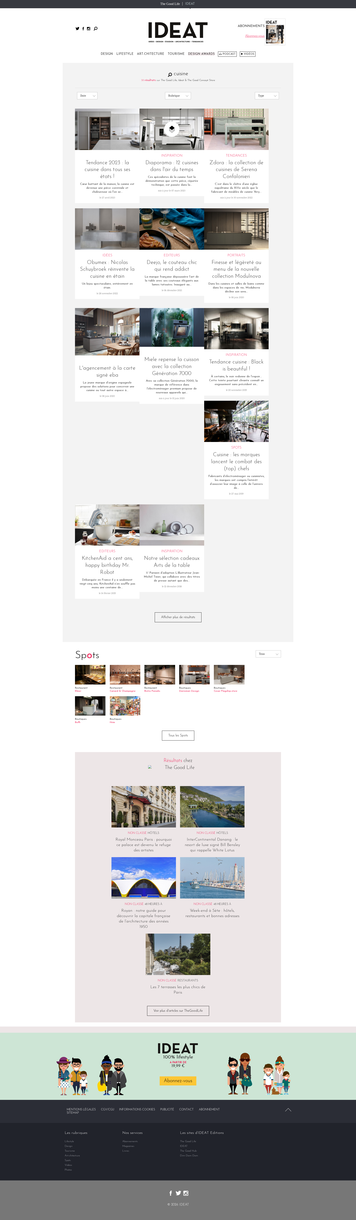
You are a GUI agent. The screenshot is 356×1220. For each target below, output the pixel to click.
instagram (88, 28)
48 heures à (153, 904)
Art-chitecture (150, 54)
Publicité (167, 1109)
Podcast (228, 54)
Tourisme (176, 54)
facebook (83, 28)
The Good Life (170, 4)
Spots (68, 1160)
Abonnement (209, 1109)
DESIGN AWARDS (201, 54)
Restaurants (188, 980)
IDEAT (190, 4)
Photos (68, 1169)
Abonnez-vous (178, 1080)
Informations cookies (137, 1109)
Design (107, 54)
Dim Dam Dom (189, 1155)
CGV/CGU (107, 1109)
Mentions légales (81, 1109)
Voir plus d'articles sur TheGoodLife (178, 1011)
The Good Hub (188, 1151)
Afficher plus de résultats (178, 617)
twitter (77, 28)
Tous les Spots (178, 735)
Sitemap (73, 1113)
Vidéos (249, 54)
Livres (125, 1151)
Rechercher (95, 28)
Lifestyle (125, 54)
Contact (186, 1109)
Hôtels (153, 833)
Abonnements (130, 1141)
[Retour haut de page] (288, 1109)
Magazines (128, 1146)
